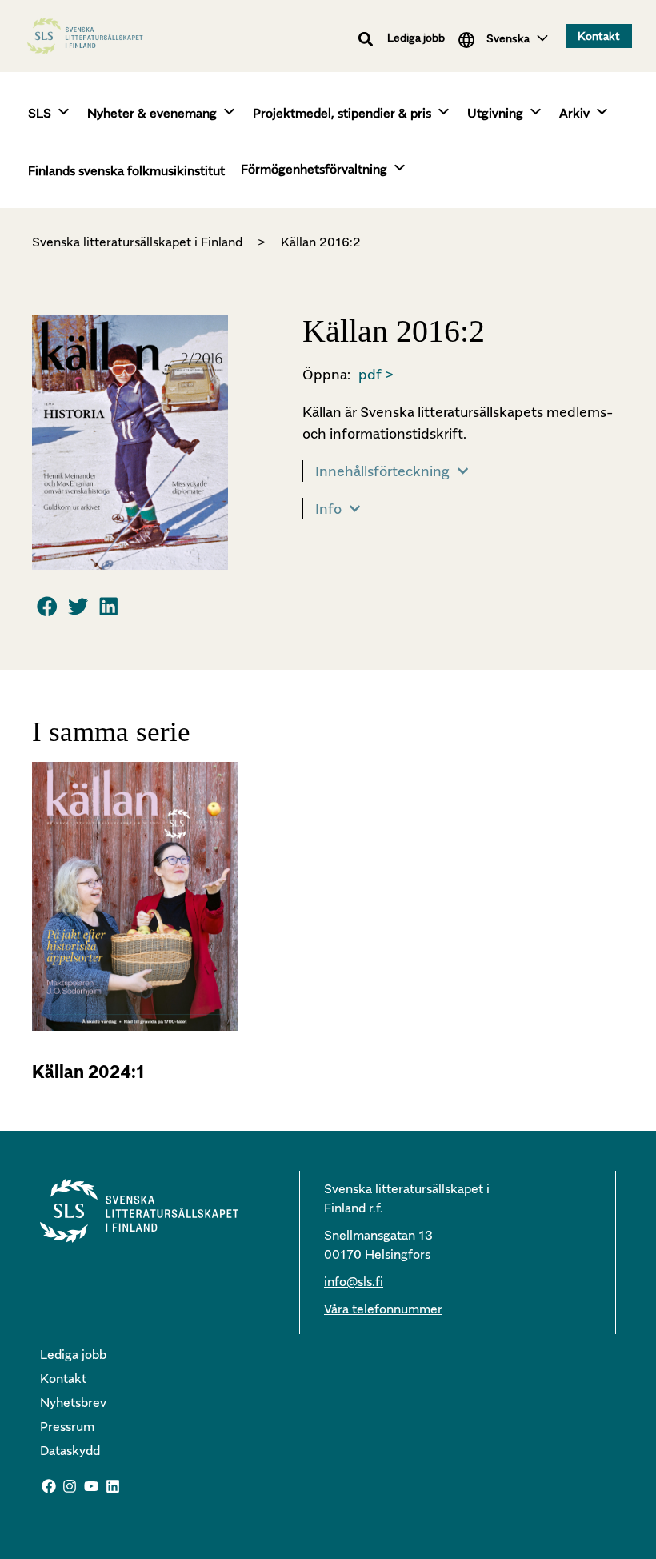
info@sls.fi (353, 1281)
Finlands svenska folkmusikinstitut (126, 170)
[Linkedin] (113, 1487)
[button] (366, 39)
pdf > (376, 374)
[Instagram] (70, 1487)
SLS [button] (39, 113)
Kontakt (63, 1378)
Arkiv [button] (574, 113)
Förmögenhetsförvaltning (314, 169)
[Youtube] (91, 1487)
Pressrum (67, 1426)
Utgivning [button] (495, 113)
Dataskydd (70, 1450)
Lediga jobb (416, 37)
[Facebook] (49, 1487)
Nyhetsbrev (73, 1402)
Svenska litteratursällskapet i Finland (137, 242)
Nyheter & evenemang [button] (152, 113)
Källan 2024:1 (88, 1071)
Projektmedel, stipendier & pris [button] (342, 113)
